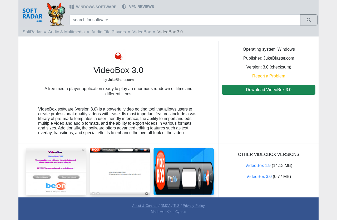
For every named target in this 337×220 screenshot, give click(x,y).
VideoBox (141, 32)
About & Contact (144, 206)
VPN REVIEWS (141, 6)
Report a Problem (268, 76)
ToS (177, 206)
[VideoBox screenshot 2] (120, 171)
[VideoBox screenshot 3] (56, 171)
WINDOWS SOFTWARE (96, 7)
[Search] (309, 19)
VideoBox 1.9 (258, 165)
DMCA (165, 206)
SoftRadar (32, 32)
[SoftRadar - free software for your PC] (43, 14)
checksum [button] (280, 67)
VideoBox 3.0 (259, 176)
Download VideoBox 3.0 (268, 89)
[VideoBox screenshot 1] (183, 171)
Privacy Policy (194, 206)
